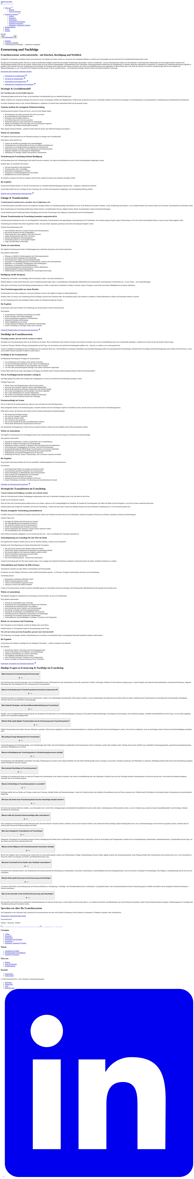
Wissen (7, 29)
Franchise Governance (16, 23)
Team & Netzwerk (15, 11)
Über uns (8, 8)
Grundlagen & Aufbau (12, 951)
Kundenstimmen (10, 27)
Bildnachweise (9, 988)
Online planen (21, 916)
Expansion (12, 18)
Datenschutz (9, 984)
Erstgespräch (9, 37)
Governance (9, 941)
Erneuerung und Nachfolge (13, 939)
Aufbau (11, 16)
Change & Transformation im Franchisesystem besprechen (19, 330)
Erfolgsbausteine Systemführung (15, 953)
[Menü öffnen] (15, 36)
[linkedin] (99, 1176)
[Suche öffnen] (3, 36)
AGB (6, 986)
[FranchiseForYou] (7, 3)
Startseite (8, 41)
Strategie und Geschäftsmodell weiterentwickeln (16, 193)
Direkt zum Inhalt (6, 2)
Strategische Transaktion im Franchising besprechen (17, 663)
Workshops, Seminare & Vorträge (19, 25)
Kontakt (7, 31)
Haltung (11, 10)
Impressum (8, 982)
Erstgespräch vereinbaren (9, 916)
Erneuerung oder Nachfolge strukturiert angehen (16, 71)
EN (4, 34)
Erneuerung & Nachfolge (17, 22)
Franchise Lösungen (11, 14)
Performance (13, 20)
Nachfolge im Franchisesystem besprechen (14, 484)
